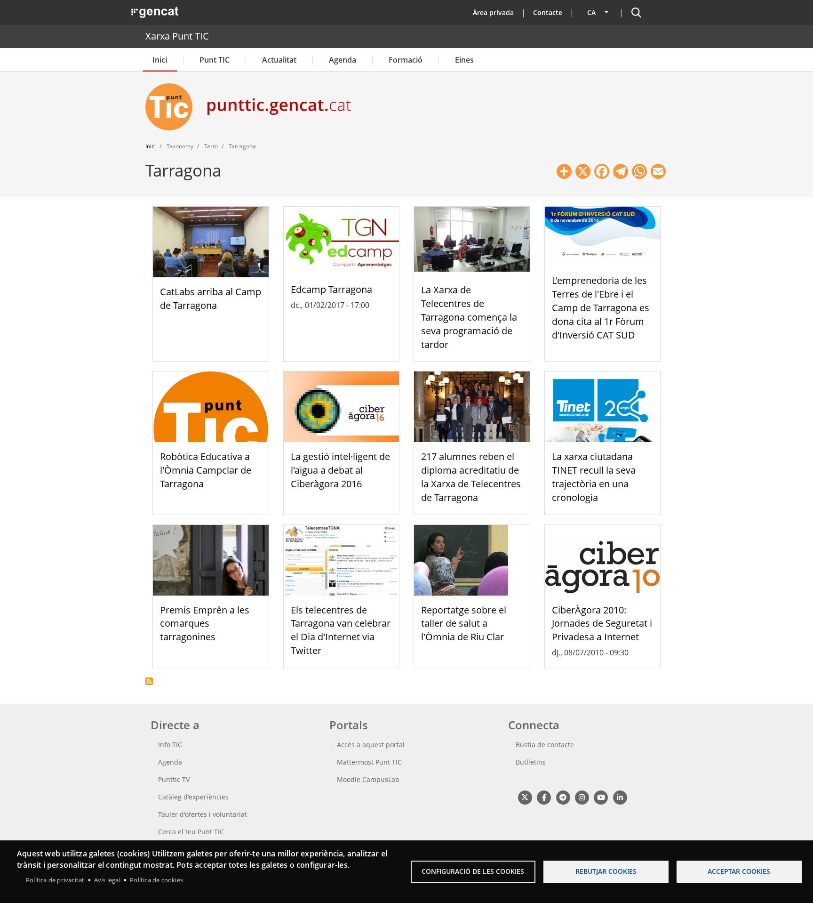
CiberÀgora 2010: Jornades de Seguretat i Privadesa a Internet (602, 624)
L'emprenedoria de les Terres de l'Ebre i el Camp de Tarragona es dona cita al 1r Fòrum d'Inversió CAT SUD (600, 307)
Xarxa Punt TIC (177, 36)
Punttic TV (174, 779)
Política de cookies (156, 880)
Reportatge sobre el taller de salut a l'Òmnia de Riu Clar (463, 624)
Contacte (547, 12)
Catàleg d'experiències (193, 796)
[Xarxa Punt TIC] (172, 106)
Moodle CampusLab (368, 779)
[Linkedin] (620, 797)
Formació (405, 60)
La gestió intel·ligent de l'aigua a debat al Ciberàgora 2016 (340, 470)
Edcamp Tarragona (331, 289)
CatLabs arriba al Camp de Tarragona (210, 298)
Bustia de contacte (545, 744)
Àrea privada (493, 12)
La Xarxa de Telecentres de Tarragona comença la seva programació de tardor (469, 316)
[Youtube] (601, 797)
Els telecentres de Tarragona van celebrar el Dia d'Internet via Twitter (341, 630)
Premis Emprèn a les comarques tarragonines (204, 624)
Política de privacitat (55, 880)
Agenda (342, 60)
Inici (159, 60)
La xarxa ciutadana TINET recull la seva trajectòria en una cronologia (594, 476)
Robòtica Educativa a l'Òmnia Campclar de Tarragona (205, 470)
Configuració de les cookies (473, 871)
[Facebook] (543, 797)
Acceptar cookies (739, 871)
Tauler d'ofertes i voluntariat (202, 814)
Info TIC (170, 744)
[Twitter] (525, 797)
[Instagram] (581, 797)
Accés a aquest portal (371, 744)
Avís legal (107, 880)
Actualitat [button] (279, 60)
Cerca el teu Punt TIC (191, 831)
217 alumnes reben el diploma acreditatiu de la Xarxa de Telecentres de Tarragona (471, 476)
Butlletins (531, 762)
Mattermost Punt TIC (369, 762)
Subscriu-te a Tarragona (149, 681)
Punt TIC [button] (214, 60)
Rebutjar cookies (606, 871)
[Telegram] (563, 797)
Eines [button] (464, 60)
